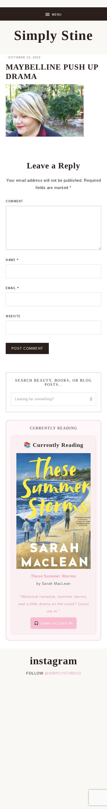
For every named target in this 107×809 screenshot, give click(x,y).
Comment (14, 201)
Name (12, 260)
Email (12, 288)
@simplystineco (63, 673)
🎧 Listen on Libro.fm (53, 623)
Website (13, 316)
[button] (53, 14)
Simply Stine (53, 35)
